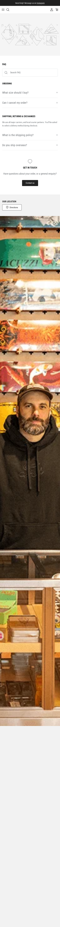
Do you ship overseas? (14, 145)
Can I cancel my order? (14, 102)
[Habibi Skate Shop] (30, 9)
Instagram (41, 3)
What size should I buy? (15, 92)
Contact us (30, 183)
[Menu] (3, 10)
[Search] (9, 10)
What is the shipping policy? (17, 135)
